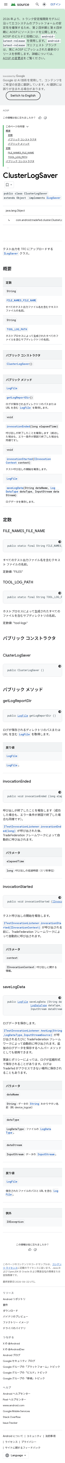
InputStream (46, 1154)
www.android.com (13, 1405)
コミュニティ (34, 1436)
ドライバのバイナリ (14, 1328)
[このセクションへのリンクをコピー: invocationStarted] (36, 887)
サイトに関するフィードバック (22, 1447)
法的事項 (50, 1436)
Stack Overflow (12, 1417)
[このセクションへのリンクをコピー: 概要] (15, 269)
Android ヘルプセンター (17, 1393)
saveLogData (15, 488)
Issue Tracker (10, 1422)
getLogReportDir (18, 397)
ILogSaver (53, 198)
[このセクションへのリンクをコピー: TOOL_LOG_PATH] (36, 582)
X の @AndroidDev (13, 1349)
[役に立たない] (45, 118)
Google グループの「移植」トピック (24, 1378)
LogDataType (39, 1005)
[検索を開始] (37, 4)
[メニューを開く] (5, 4)
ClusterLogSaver (18, 364)
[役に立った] (40, 118)
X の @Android (11, 1343)
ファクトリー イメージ (16, 1322)
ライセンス (11, 1441)
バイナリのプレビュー (15, 1316)
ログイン (55, 4)
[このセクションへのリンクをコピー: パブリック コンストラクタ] (6, 644)
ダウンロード (10, 1310)
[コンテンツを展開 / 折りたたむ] (27, 126)
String (34, 1103)
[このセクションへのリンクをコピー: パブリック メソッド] (46, 690)
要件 (5, 1305)
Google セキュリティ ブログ (19, 1361)
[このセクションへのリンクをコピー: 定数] (15, 520)
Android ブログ (11, 1355)
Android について (13, 1436)
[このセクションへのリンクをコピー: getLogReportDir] (35, 701)
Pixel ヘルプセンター (14, 1399)
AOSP (6, 110)
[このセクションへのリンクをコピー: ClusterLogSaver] (34, 655)
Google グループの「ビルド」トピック (25, 1372)
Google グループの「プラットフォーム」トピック (31, 1366)
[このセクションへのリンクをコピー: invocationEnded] (34, 782)
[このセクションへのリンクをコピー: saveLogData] (28, 987)
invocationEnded (18, 426)
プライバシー (28, 1441)
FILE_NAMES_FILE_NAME (21, 300)
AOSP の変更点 (13, 58)
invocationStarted (20, 459)
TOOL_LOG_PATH (17, 329)
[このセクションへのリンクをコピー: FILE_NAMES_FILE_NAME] (48, 531)
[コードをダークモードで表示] (60, 542)
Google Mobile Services (16, 1411)
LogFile (12, 388)
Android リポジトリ (14, 1299)
